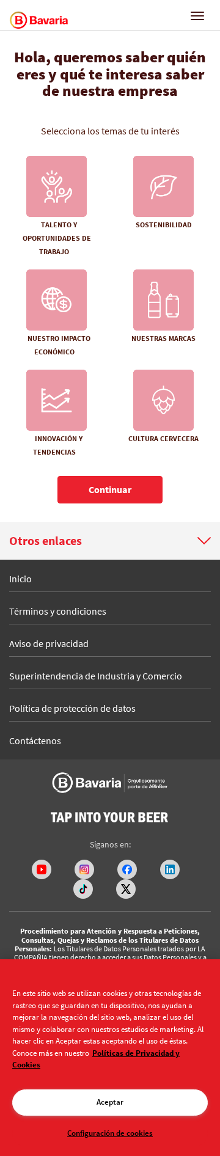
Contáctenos (35, 740)
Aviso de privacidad (49, 643)
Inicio (20, 579)
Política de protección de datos (72, 708)
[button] (110, 540)
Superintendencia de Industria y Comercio (95, 676)
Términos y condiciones (57, 611)
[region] (110, 1057)
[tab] (110, 541)
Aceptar (110, 1102)
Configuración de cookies (110, 1133)
